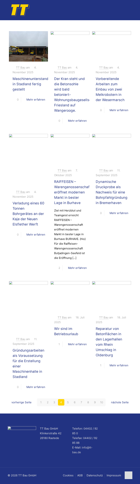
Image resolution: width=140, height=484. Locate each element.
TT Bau (20, 67)
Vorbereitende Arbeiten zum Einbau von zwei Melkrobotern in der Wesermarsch (110, 89)
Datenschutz (95, 475)
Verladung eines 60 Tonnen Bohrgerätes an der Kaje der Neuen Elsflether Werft (28, 213)
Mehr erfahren (35, 99)
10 (101, 402)
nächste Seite (120, 402)
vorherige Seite (21, 402)
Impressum (114, 475)
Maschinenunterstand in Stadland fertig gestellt (30, 84)
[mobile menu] (126, 10)
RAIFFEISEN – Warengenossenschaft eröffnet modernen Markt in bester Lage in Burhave (72, 192)
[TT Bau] (20, 10)
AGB (80, 475)
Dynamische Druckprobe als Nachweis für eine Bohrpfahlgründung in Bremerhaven (111, 192)
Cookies (68, 475)
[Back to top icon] (128, 475)
